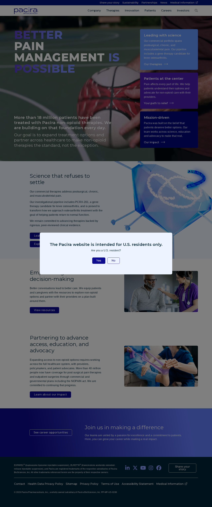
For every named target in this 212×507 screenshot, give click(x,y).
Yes (98, 260)
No (113, 260)
